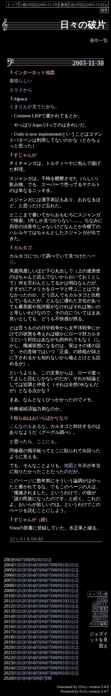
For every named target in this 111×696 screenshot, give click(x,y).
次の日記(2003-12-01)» (89, 5)
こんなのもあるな (27, 426)
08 (26, 559)
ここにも (46, 441)
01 (16, 564)
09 (32, 559)
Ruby (83, 691)
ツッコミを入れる (26, 539)
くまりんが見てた (27, 106)
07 (21, 559)
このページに (23, 480)
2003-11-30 (88, 63)
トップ (12, 5)
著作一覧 (99, 40)
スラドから (20, 90)
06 (16, 559)
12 (48, 559)
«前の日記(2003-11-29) (39, 5)
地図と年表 (75, 465)
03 (26, 564)
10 (37, 559)
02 (21, 564)
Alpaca (20, 98)
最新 (64, 5)
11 (43, 559)
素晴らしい (20, 80)
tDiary (83, 687)
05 (37, 564)
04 (32, 564)
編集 (104, 10)
